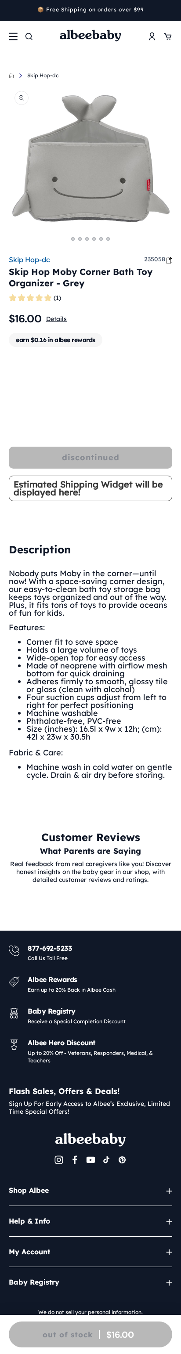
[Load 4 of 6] (94, 239)
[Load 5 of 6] (101, 239)
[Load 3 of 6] (86, 239)
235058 (154, 259)
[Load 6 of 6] (108, 239)
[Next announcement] (169, 10)
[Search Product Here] (29, 36)
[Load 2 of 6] (79, 239)
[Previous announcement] (12, 10)
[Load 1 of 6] (72, 239)
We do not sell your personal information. (90, 1312)
